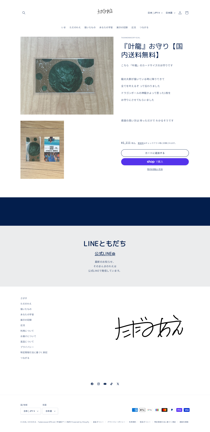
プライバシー (27, 346)
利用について (27, 330)
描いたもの (26, 309)
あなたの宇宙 (27, 314)
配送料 (141, 143)
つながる (24, 357)
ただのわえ (26, 303)
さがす (23, 298)
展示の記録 (26, 319)
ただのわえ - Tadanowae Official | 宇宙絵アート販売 (49, 422)
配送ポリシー (145, 422)
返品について (27, 341)
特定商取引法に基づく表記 (33, 352)
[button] (23, 12)
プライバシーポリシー (116, 422)
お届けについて (28, 336)
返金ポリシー (98, 422)
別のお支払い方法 (155, 169)
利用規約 (132, 422)
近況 (22, 325)
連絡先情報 (184, 422)
